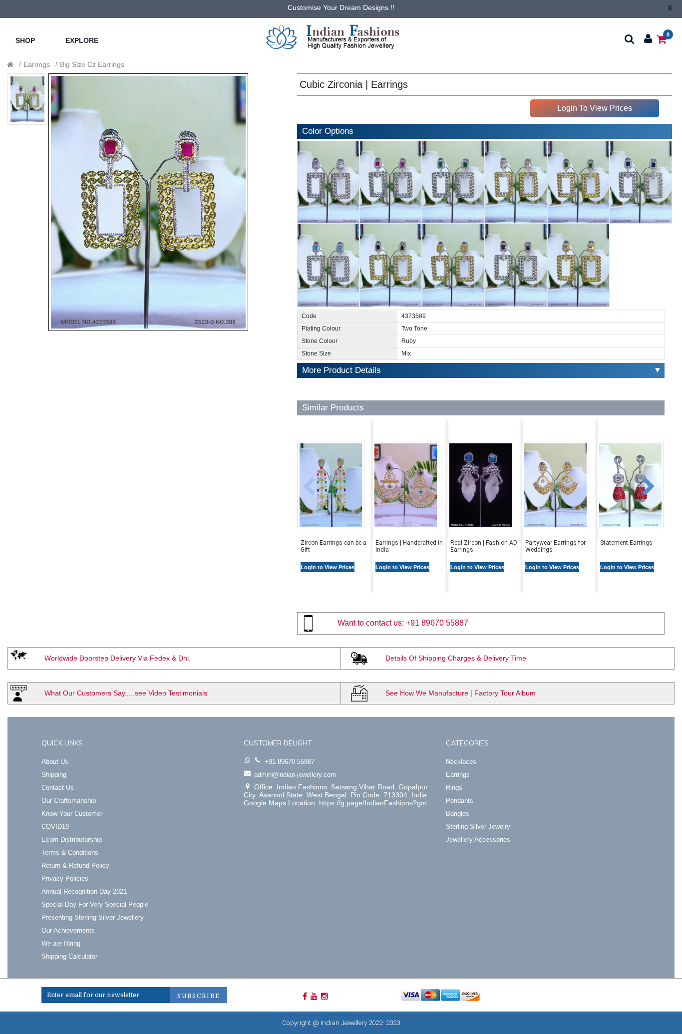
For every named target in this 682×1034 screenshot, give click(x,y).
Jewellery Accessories (478, 839)
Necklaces (461, 761)
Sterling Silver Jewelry (478, 826)
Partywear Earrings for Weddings (555, 546)
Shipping (53, 774)
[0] (662, 38)
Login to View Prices (327, 567)
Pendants (459, 800)
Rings (454, 787)
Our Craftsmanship (68, 800)
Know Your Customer (71, 813)
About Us (54, 761)
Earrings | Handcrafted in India (409, 546)
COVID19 (55, 826)
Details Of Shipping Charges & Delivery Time (455, 658)
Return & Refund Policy (75, 865)
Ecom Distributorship (71, 839)
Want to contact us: (371, 623)
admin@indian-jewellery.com (295, 774)
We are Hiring (60, 943)
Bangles (457, 813)
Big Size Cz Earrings (92, 64)
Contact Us (57, 787)
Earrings (36, 64)
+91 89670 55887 (437, 623)
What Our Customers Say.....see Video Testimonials (125, 693)
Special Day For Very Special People (94, 904)
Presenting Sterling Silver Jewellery (92, 917)
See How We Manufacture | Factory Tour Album (460, 693)
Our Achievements (68, 930)
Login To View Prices (594, 108)
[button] (301, 482)
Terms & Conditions (69, 852)
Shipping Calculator (69, 956)
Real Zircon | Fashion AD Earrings (483, 546)
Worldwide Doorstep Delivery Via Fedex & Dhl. (117, 658)
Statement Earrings (626, 542)
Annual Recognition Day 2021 (84, 891)
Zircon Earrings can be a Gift (333, 546)
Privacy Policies (64, 878)
